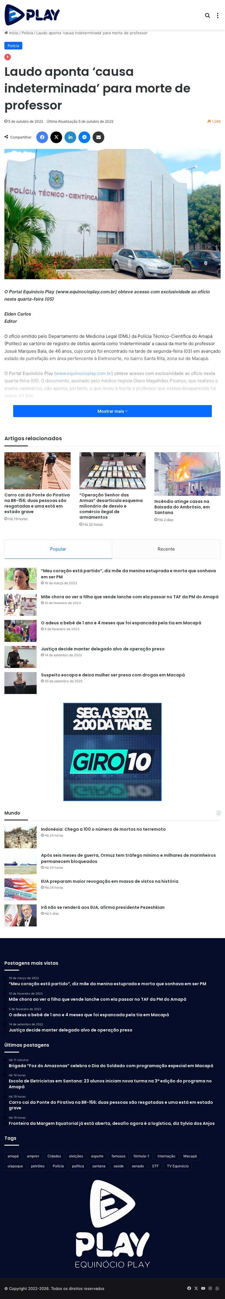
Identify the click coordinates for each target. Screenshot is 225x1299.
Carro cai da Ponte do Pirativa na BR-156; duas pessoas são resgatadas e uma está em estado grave (37, 503)
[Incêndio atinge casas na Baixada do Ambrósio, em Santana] (187, 474)
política (78, 1166)
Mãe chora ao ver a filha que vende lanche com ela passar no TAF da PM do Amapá (130, 597)
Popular (58, 549)
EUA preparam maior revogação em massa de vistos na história (109, 881)
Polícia (27, 32)
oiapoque (15, 1166)
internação (166, 1156)
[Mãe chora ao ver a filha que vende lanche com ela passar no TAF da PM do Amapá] (20, 605)
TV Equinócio (178, 1166)
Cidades (54, 1156)
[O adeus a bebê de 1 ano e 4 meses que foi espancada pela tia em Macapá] (20, 631)
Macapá (190, 1156)
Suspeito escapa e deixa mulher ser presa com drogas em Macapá (113, 675)
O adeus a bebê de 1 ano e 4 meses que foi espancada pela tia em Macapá (121, 623)
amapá (13, 1156)
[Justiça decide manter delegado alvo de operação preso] (20, 657)
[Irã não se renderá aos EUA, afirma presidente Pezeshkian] (20, 915)
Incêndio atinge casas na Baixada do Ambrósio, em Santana (182, 506)
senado (138, 1166)
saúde (119, 1166)
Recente (166, 549)
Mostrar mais (111, 411)
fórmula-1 (141, 1156)
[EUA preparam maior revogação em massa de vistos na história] (20, 889)
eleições (76, 1156)
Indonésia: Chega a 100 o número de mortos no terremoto (103, 829)
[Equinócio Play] (32, 15)
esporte (97, 1156)
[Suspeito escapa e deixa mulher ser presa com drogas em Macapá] (20, 683)
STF (155, 1166)
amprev (33, 1156)
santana (98, 1166)
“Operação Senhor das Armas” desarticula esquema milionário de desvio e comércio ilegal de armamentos (111, 506)
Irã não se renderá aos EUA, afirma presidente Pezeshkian (103, 907)
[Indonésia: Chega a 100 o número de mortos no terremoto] (20, 837)
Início (13, 32)
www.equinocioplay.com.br (83, 373)
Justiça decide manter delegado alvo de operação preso (103, 649)
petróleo (38, 1166)
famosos (118, 1156)
